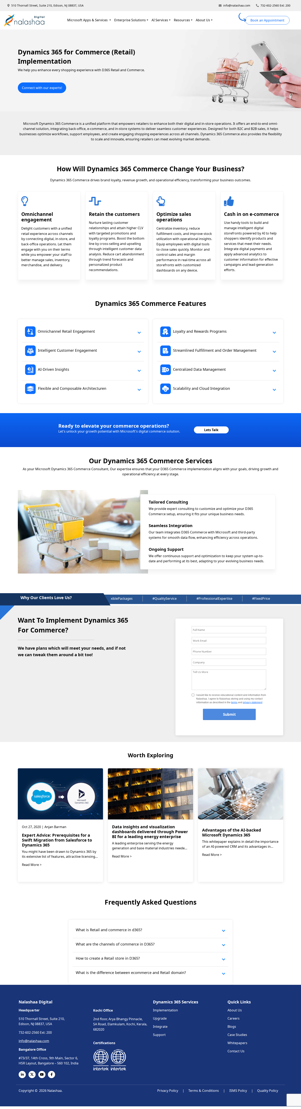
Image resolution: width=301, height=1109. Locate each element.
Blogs (231, 1026)
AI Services (160, 20)
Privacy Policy (167, 1090)
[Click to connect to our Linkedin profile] (23, 1074)
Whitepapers (237, 1043)
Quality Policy (267, 1090)
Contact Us (235, 1051)
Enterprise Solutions (130, 20)
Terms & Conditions (203, 1090)
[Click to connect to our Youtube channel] (43, 1074)
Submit (229, 714)
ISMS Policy (238, 1090)
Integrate (160, 1026)
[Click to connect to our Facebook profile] (53, 1074)
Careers (233, 1018)
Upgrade (160, 1018)
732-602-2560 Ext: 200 (275, 5)
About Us (203, 20)
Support (159, 1034)
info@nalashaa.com (236, 5)
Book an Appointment (267, 20)
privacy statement (252, 702)
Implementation (165, 1010)
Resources (182, 20)
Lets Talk (211, 430)
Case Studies (237, 1034)
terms (234, 702)
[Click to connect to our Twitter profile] (33, 1074)
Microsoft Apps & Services (88, 20)
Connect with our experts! (42, 88)
